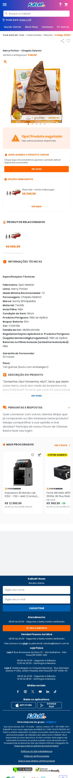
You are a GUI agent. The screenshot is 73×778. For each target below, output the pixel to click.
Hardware (47, 27)
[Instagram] (25, 691)
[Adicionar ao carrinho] (39, 455)
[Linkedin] (48, 691)
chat (25, 643)
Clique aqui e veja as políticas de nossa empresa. (36, 746)
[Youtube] (40, 691)
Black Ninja (31, 27)
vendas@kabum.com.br (56, 643)
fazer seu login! (22, 431)
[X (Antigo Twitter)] (33, 691)
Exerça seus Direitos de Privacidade (36, 761)
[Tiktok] (55, 691)
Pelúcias (49, 35)
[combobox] (36, 14)
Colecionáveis (34, 35)
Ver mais (36, 206)
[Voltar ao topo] (36, 716)
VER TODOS (60, 445)
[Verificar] (22, 770)
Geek (22, 35)
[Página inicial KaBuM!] (36, 4)
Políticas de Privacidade (36, 756)
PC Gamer (63, 27)
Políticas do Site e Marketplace (36, 751)
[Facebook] (18, 691)
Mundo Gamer (12, 27)
